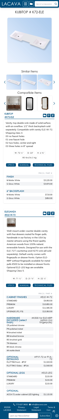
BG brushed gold (14, 339)
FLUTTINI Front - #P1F (16, 362)
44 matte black (13, 350)
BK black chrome (14, 347)
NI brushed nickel (14, 332)
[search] (56, 4)
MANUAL (24, 165)
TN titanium (12, 343)
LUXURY (10, 308)
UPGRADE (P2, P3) (15, 311)
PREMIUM (11, 304)
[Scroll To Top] (53, 403)
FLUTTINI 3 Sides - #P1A (18, 365)
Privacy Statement (21, 408)
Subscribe (45, 415)
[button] (5, 82)
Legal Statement (36, 408)
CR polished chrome (15, 325)
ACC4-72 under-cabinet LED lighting (23, 394)
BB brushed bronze (15, 336)
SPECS (11, 165)
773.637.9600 (22, 404)
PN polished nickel (15, 329)
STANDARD (12, 300)
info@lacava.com (39, 404)
